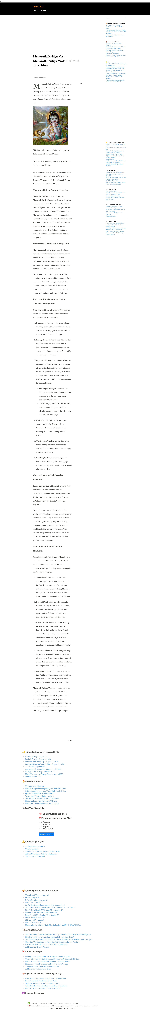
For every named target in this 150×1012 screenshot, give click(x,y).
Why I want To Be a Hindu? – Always (39, 796)
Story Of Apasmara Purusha (113, 194)
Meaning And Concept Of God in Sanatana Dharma (114, 225)
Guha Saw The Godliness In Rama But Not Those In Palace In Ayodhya (52, 942)
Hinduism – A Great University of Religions (42, 803)
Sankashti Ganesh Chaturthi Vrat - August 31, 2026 (44, 764)
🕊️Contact (43, 10)
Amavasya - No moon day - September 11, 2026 (43, 769)
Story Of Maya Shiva (111, 191)
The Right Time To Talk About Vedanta (116, 30)
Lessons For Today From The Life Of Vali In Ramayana (46, 944)
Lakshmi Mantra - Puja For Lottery (114, 154)
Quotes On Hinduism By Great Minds (39, 793)
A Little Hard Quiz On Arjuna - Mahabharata (42, 851)
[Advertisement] (62, 28)
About (34, 10)
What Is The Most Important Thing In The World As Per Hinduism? (115, 81)
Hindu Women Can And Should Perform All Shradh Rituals (47, 961)
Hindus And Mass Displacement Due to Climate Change (46, 964)
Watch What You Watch (112, 181)
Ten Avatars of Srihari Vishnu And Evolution (42, 798)
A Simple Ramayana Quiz (35, 846)
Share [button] (82, 83)
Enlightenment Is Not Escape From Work (41, 980)
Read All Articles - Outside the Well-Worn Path (43, 988)
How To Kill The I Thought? (113, 25)
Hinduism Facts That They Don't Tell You (41, 801)
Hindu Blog (38, 7)
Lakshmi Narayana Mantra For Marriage (116, 161)
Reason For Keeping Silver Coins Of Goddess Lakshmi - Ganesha (115, 151)
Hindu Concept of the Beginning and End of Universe (45, 788)
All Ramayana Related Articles (37, 947)
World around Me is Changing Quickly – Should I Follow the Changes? (116, 183)
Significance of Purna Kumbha (113, 48)
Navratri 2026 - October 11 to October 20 (41, 912)
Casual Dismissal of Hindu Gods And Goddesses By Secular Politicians (52, 959)
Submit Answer (46, 834)
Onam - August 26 (32, 897)
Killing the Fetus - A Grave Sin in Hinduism (42, 966)
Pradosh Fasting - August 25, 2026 (38, 759)
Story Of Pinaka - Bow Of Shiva (114, 196)
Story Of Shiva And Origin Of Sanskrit (115, 192)
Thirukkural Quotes (111, 216)
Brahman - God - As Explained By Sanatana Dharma (114, 233)
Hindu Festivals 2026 (33, 922)
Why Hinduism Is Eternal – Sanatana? (115, 231)
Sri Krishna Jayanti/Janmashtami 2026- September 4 (45, 905)
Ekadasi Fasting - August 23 (35, 756)
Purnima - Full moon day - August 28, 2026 (41, 761)
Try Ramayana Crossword (35, 856)
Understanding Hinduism (34, 786)
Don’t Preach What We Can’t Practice (115, 172)
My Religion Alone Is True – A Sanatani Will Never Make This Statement (116, 228)
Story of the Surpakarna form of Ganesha (116, 47)
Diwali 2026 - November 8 (35, 917)
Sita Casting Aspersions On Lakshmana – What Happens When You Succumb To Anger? (59, 939)
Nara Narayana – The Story (113, 56)
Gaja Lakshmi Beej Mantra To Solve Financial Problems (115, 156)
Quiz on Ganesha (31, 849)
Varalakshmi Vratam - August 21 (37, 895)
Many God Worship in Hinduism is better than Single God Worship (116, 178)
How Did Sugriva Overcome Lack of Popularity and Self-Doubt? (49, 937)
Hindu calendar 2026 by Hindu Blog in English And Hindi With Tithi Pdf (53, 925)
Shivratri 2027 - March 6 (34, 920)
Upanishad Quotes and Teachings (114, 206)
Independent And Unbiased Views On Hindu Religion (45, 791)
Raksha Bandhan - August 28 (36, 900)
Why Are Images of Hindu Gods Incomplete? (42, 983)
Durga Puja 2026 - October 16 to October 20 (42, 915)
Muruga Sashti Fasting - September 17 (39, 771)
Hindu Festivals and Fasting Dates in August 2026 (44, 774)
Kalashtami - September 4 (35, 766)
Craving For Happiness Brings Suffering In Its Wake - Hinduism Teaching (116, 74)
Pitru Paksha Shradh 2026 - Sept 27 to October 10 (44, 910)
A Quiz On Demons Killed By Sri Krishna (41, 854)
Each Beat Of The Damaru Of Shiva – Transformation (45, 978)
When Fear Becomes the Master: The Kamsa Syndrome (46, 985)
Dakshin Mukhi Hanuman (112, 53)
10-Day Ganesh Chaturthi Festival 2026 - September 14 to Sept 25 (50, 907)
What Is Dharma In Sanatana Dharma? (115, 223)
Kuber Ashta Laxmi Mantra (113, 162)
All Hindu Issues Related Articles (38, 969)
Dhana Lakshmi (110, 159)
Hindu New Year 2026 (33, 902)
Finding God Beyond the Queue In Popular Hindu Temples (47, 956)
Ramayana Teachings (111, 208)
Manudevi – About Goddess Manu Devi (116, 55)
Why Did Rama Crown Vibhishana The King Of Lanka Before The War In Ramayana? (58, 934)
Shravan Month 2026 (33, 776)
